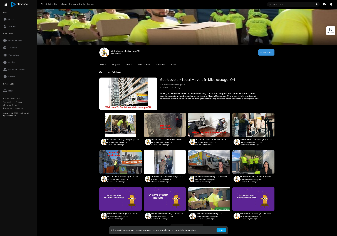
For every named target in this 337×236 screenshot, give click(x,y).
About (173, 64)
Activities (160, 64)
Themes (330, 33)
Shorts (129, 64)
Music (64, 4)
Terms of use (9, 102)
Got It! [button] (221, 230)
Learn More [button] (190, 230)
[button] (332, 4)
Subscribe (267, 52)
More (90, 4)
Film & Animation (49, 4)
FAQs (18, 99)
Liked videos (144, 64)
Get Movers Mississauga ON (125, 51)
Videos (103, 64)
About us (7, 105)
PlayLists (116, 64)
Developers (8, 108)
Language (19, 108)
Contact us (16, 105)
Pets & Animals (77, 4)
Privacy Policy (21, 102)
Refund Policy (9, 99)
